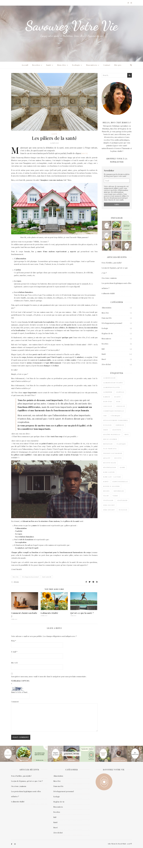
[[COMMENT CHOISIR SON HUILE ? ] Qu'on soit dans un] (106, 225)
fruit (105, 430)
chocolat (107, 406)
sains (122, 467)
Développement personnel (30, 577)
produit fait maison (112, 453)
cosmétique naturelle (113, 411)
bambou (106, 397)
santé (105, 481)
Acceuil (25, 65)
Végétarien (122, 500)
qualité (106, 458)
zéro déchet (109, 510)
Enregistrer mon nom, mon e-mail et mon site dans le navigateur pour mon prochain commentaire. (48, 676)
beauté (117, 397)
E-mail (14, 652)
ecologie (107, 425)
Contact (106, 65)
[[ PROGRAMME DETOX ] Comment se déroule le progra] (106, 246)
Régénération (109, 467)
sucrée (106, 491)
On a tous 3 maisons (109, 278)
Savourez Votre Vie (71, 26)
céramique (115, 415)
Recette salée (109, 463)
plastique (121, 444)
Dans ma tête (107, 318)
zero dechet (109, 505)
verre (115, 496)
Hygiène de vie (107, 333)
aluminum (107, 392)
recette (118, 458)
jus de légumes (110, 439)
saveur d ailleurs (111, 486)
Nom (13, 641)
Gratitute (116, 430)
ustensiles (119, 491)
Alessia (16, 582)
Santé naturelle (46, 577)
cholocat (120, 406)
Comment (15, 701)
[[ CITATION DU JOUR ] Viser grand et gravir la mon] (126, 225)
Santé (48, 65)
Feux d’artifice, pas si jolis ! (112, 263)
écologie (123, 510)
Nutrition (108, 444)
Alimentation (106, 308)
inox (126, 434)
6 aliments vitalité (49, 613)
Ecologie (76, 65)
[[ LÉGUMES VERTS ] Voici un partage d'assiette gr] (116, 225)
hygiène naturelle (111, 434)
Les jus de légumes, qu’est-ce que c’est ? (27, 781)
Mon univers (91, 65)
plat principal (110, 448)
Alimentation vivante (113, 383)
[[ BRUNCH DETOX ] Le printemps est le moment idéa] (116, 235)
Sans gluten (109, 472)
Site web (14, 663)
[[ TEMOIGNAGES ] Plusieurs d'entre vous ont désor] (126, 235)
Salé (103, 349)
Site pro (117, 65)
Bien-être (61, 65)
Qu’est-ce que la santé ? (82, 613)
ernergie (120, 425)
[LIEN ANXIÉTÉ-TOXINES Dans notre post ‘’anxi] (126, 246)
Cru (105, 415)
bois (118, 401)
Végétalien (108, 500)
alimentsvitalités (111, 387)
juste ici (84, 153)
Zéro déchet (106, 364)
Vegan (106, 496)
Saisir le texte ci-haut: (19, 692)
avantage (120, 392)
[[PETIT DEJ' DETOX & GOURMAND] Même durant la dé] (116, 246)
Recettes (36, 65)
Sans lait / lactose (112, 477)
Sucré (104, 359)
